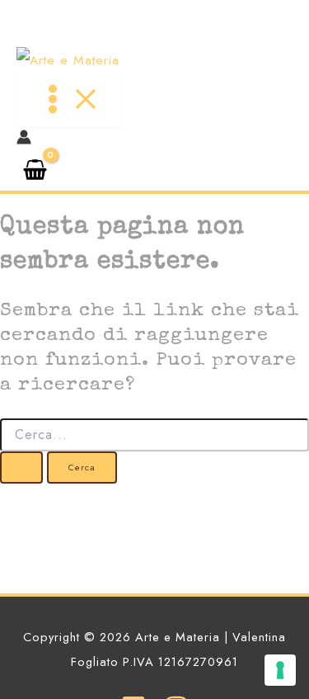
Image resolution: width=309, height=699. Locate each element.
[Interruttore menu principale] (69, 100)
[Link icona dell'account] (23, 140)
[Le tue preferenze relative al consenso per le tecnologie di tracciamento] (280, 670)
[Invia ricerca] (21, 467)
